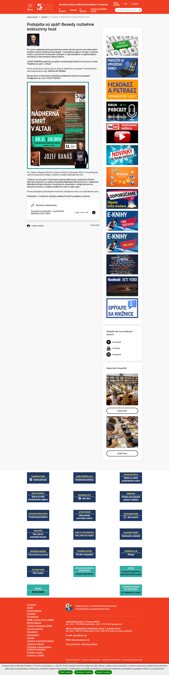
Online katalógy (34, 611)
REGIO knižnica (34, 623)
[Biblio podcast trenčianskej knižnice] (122, 111)
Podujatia (31, 614)
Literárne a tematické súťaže (40, 641)
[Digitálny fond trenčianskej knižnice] (122, 264)
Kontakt (73, 10)
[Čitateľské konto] (122, 67)
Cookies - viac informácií (91, 659)
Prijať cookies (65, 672)
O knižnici (62, 10)
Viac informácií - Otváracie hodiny (81, 644)
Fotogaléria (32, 632)
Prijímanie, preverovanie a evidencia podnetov (39, 648)
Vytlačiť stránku (37, 226)
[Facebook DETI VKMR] (122, 286)
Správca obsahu (72, 663)
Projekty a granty (35, 652)
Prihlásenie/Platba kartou (99, 10)
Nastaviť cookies (103, 672)
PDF (78, 212)
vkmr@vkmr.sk (80, 635)
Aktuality (44, 17)
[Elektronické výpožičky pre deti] (122, 242)
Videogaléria (33, 635)
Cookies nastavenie (73, 659)
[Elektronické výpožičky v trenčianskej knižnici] (122, 220)
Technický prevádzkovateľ (132, 659)
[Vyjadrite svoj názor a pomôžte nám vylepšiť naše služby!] (122, 177)
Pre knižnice (32, 616)
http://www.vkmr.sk (80, 640)
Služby (30, 607)
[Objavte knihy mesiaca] (122, 198)
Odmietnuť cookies (83, 672)
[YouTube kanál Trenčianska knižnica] (122, 133)
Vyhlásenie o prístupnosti (111, 659)
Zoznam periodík (35, 629)
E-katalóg (83, 10)
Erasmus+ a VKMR (35, 655)
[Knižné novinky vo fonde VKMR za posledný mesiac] (122, 155)
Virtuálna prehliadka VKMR (39, 626)
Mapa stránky (116, 4)
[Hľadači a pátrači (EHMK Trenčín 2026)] (122, 89)
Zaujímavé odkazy (35, 644)
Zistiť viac (122, 411)
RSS (125, 4)
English (135, 4)
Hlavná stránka (32, 17)
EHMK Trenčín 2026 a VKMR (40, 620)
